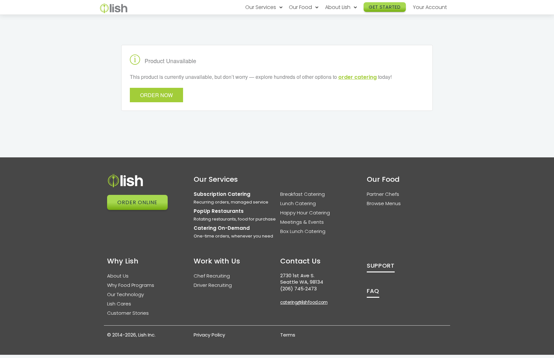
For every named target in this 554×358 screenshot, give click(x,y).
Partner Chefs (383, 194)
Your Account (430, 7)
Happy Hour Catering (305, 212)
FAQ (373, 291)
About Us (118, 275)
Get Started (384, 7)
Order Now (156, 95)
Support (381, 266)
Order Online (137, 202)
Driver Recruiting (213, 285)
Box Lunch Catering (302, 231)
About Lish (338, 7)
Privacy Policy (209, 334)
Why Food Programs (130, 285)
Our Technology (125, 294)
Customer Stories (128, 313)
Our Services (261, 7)
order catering (357, 77)
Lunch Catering (298, 203)
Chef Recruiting (212, 275)
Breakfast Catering (302, 194)
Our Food (301, 7)
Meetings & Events (302, 222)
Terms (287, 334)
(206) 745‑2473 (298, 288)
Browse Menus (384, 203)
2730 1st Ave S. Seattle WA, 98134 (301, 279)
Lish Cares (119, 303)
